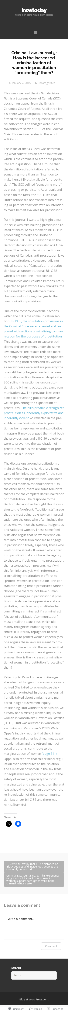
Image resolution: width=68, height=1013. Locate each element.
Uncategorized (46, 83)
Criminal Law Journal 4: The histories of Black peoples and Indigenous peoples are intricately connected (32, 866)
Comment (51, 946)
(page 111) (49, 754)
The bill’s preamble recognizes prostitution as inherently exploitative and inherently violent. (34, 413)
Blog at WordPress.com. (34, 999)
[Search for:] (34, 975)
